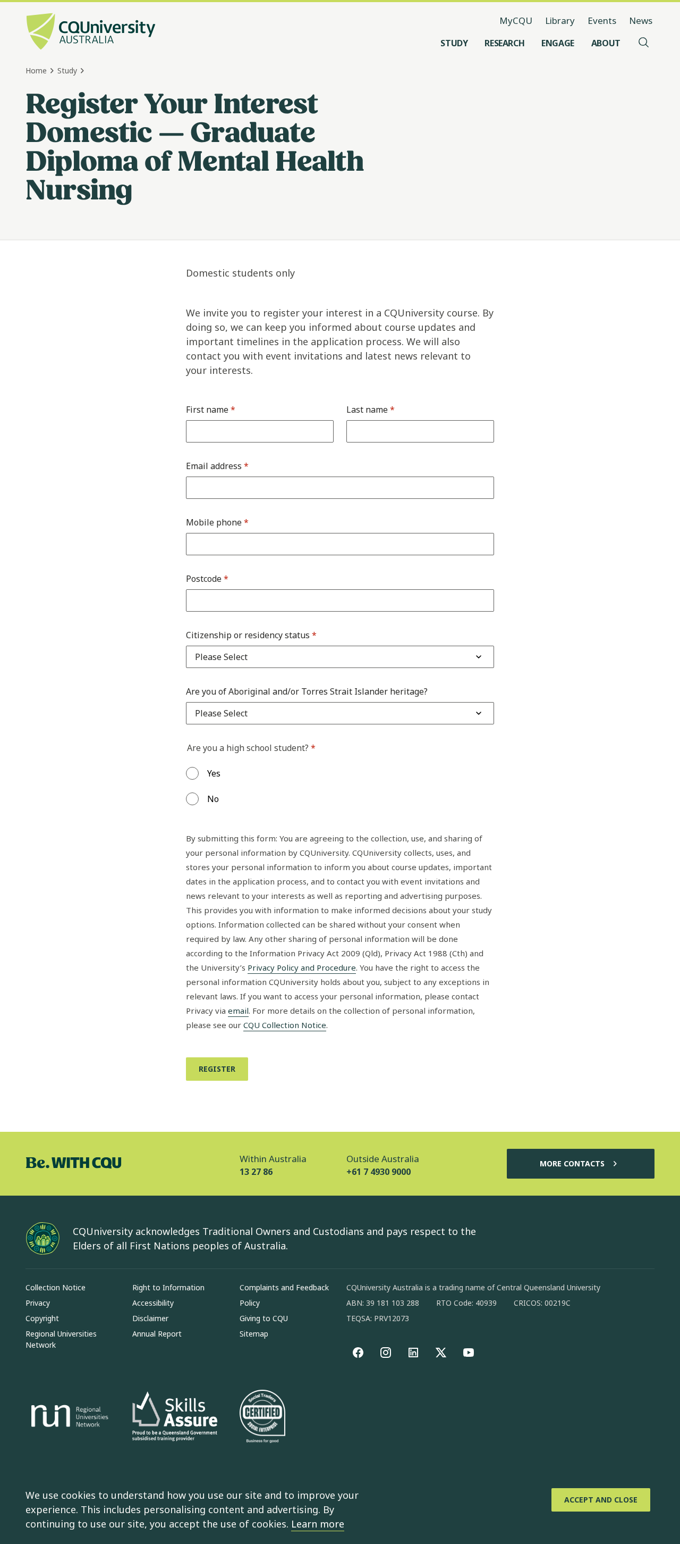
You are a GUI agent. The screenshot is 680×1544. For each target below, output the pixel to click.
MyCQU (515, 20)
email (238, 1010)
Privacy (38, 1303)
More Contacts (572, 1163)
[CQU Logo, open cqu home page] (91, 32)
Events (602, 20)
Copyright (42, 1318)
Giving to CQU (264, 1318)
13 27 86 (256, 1172)
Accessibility (153, 1303)
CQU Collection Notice (284, 1025)
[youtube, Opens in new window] (468, 1352)
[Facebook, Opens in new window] (358, 1352)
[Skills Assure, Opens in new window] (174, 1417)
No (213, 799)
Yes (213, 773)
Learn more (317, 1523)
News (640, 20)
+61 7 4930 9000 (378, 1172)
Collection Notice (56, 1287)
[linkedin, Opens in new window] (413, 1352)
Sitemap (254, 1334)
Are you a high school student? (251, 748)
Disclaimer (150, 1318)
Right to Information (168, 1287)
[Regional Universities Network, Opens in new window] (68, 1417)
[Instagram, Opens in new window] (385, 1352)
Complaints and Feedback (284, 1287)
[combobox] (221, 656)
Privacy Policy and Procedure (302, 967)
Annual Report (157, 1334)
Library (560, 20)
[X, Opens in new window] (441, 1352)
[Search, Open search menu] (643, 43)
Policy (250, 1303)
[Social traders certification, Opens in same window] (262, 1417)
